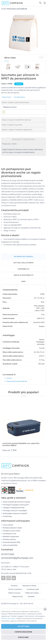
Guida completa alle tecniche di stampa (16, 502)
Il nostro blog (7, 516)
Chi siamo (14, 586)
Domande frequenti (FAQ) (11, 542)
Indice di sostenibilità (23, 275)
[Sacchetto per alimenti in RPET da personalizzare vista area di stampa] (23, 32)
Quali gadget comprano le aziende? (15, 513)
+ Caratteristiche (19, 97)
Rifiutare (23, 637)
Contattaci (31, 596)
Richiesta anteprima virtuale (12, 528)
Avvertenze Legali (33, 589)
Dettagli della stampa (23, 263)
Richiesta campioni (9, 539)
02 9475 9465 (7, 554)
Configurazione (23, 632)
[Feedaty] (25, 490)
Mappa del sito (17, 596)
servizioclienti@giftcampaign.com (17, 558)
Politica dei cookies (32, 593)
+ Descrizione (6, 97)
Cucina (3, 9)
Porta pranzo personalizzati (17, 9)
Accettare (23, 626)
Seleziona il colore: (9, 107)
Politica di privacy (14, 593)
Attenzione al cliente (29, 586)
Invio (23, 281)
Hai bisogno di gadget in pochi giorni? (16, 505)
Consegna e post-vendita (11, 530)
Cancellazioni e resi (9, 533)
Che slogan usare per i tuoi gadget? (15, 510)
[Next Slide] (42, 57)
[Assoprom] (8, 490)
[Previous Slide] (40, 57)
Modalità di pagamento (11, 536)
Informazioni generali (23, 256)
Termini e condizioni (15, 589)
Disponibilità (23, 269)
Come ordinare (8, 525)
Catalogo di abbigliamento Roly (13, 508)
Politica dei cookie (8, 618)
